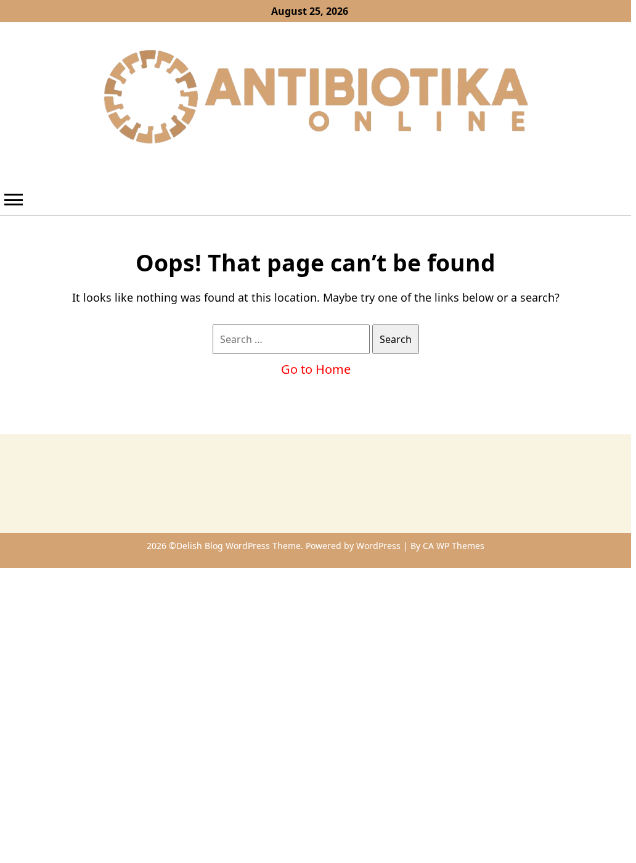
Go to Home (316, 369)
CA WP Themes (453, 545)
